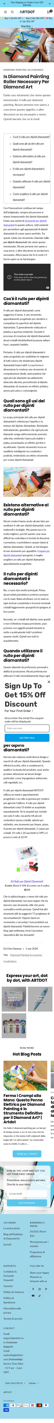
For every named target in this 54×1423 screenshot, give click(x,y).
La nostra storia (11, 1228)
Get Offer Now (27, 737)
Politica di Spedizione (9, 1300)
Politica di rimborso (13, 1292)
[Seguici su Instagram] (39, 1289)
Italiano (32, 1383)
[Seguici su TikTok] (39, 1295)
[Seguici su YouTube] (33, 1295)
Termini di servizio (13, 1318)
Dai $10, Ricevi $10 (38, 1233)
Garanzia (8, 1286)
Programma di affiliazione (37, 1254)
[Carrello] (48, 12)
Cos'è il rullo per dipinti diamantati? (31, 136)
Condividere (10, 961)
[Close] (48, 681)
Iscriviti (7, 1244)
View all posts (27, 1154)
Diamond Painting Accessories (23, 69)
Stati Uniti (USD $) (14, 1383)
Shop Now (27, 26)
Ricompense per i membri (39, 1244)
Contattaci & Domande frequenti (10, 1276)
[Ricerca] (12, 12)
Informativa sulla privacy (12, 1310)
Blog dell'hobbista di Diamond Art (12, 1236)
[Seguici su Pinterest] (46, 1289)
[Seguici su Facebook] (33, 1289)
